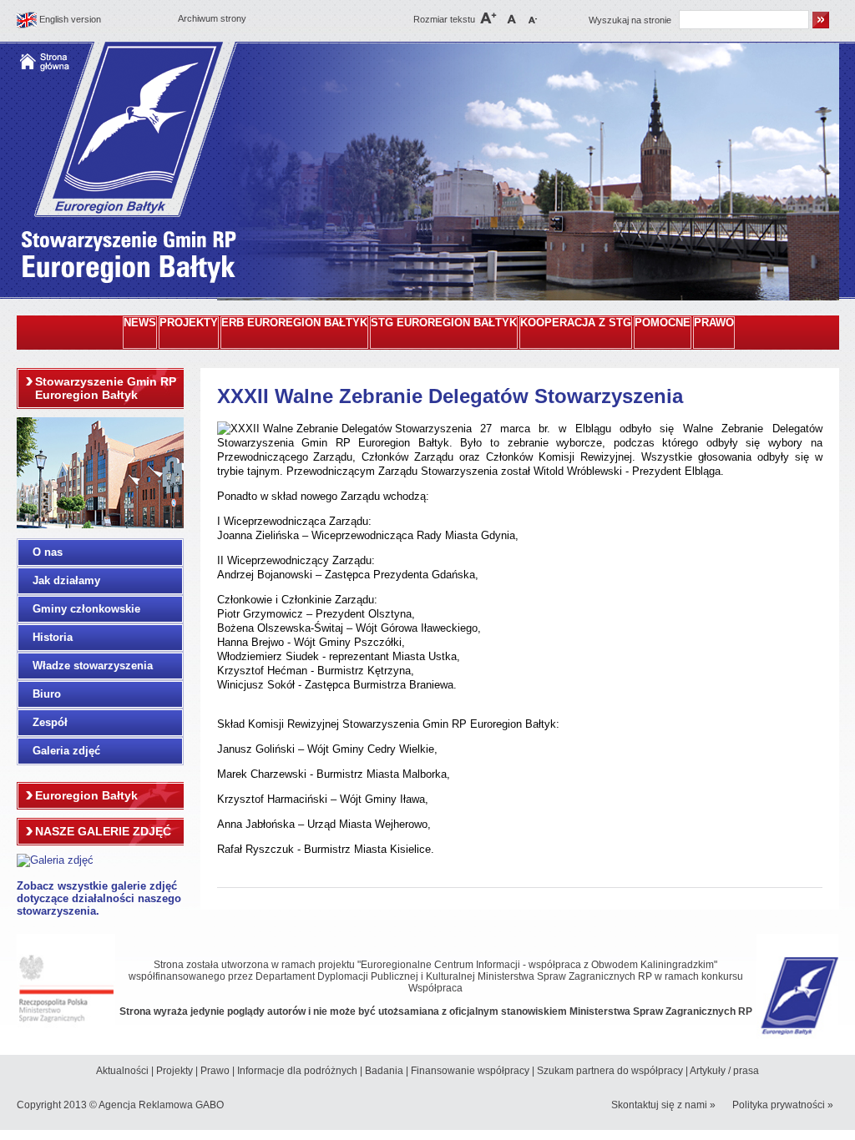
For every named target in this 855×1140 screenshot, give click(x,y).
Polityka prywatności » (782, 1105)
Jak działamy (66, 580)
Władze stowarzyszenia (93, 665)
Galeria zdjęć (66, 750)
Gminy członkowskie (86, 609)
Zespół (50, 722)
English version (70, 19)
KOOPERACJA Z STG (575, 323)
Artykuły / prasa (724, 1071)
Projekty (174, 1071)
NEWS (140, 323)
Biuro (47, 694)
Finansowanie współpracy (470, 1071)
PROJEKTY (188, 323)
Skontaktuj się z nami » (663, 1105)
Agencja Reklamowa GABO (161, 1105)
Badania (384, 1071)
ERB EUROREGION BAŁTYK (294, 323)
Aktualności (122, 1071)
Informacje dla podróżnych (297, 1071)
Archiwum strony (212, 18)
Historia (53, 637)
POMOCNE (663, 323)
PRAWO (714, 323)
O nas (48, 552)
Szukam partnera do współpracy (610, 1071)
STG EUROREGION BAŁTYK (444, 323)
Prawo (215, 1071)
